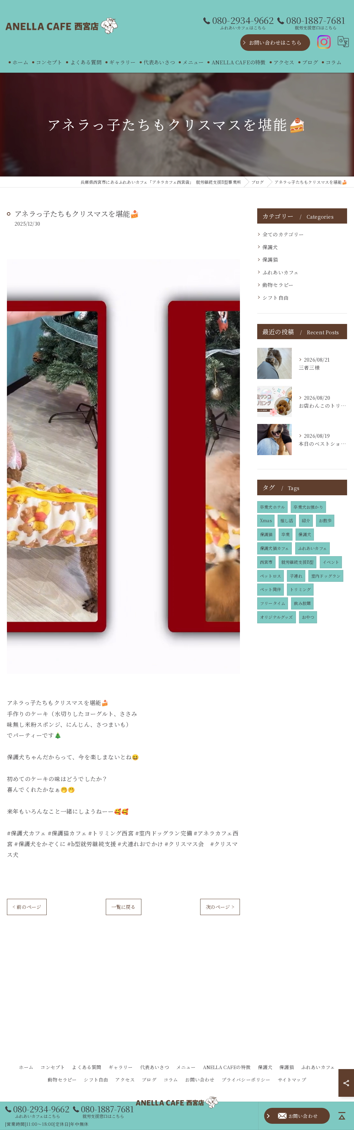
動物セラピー (278, 284)
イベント (331, 562)
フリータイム (272, 603)
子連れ (296, 576)
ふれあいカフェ (280, 272)
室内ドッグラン (326, 576)
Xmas (266, 520)
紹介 (306, 520)
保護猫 (270, 259)
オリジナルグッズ (276, 617)
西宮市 (266, 562)
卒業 (285, 534)
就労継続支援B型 (297, 562)
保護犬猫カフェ (274, 548)
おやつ (308, 617)
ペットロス (270, 576)
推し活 (286, 520)
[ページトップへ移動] (342, 1116)
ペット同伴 (270, 589)
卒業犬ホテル (272, 507)
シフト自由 (275, 297)
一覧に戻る (123, 906)
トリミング (300, 589)
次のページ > (220, 906)
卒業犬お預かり (308, 507)
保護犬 (270, 247)
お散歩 (325, 520)
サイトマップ (292, 1079)
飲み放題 (302, 603)
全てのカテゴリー (283, 234)
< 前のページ (26, 906)
